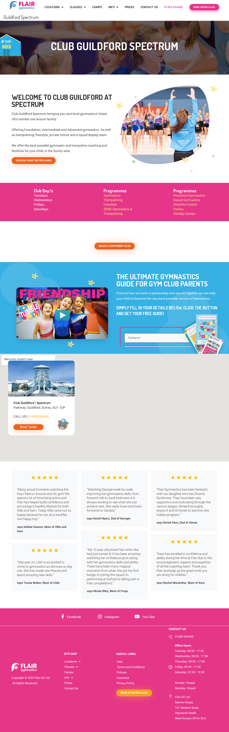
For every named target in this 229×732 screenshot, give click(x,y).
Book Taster (28, 427)
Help (120, 662)
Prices (129, 7)
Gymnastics (112, 195)
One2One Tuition (185, 204)
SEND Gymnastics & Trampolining (118, 211)
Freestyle (110, 204)
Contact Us (149, 7)
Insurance (123, 678)
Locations (52, 7)
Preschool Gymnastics (189, 195)
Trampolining (113, 200)
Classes (76, 7)
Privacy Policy (125, 683)
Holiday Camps (184, 213)
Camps (97, 7)
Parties (178, 209)
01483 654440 (173, 7)
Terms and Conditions (131, 667)
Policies (122, 672)
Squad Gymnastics (186, 200)
